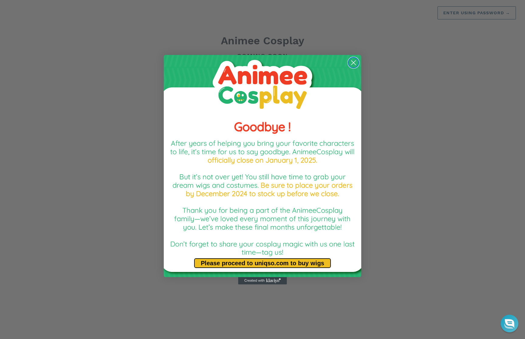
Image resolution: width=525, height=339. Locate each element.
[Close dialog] (353, 62)
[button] (509, 323)
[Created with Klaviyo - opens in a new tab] (262, 280)
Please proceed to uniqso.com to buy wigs (262, 263)
